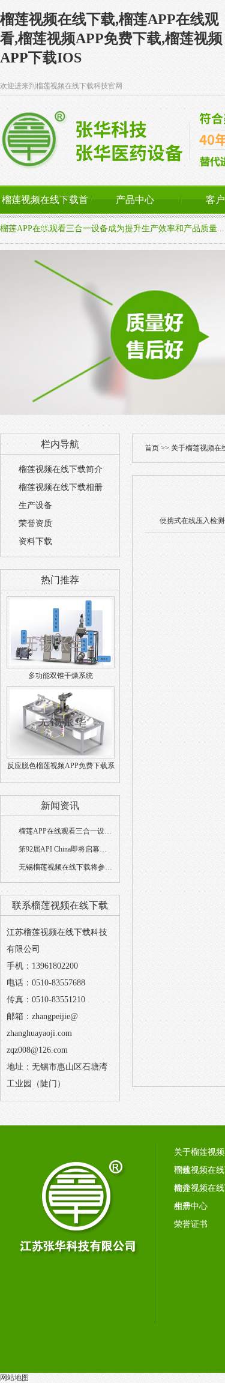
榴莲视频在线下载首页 (45, 214)
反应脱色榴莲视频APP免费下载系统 (61, 773)
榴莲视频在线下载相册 (61, 487)
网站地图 (14, 1377)
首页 (152, 448)
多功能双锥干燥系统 (60, 675)
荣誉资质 (35, 523)
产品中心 (135, 200)
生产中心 (191, 1206)
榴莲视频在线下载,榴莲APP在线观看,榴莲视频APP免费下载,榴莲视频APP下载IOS (111, 38)
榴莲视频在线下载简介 (61, 469)
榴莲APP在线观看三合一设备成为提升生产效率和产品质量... (112, 228)
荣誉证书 (191, 1224)
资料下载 (35, 541)
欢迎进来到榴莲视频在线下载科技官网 (61, 86)
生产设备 (35, 505)
